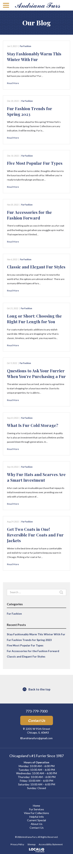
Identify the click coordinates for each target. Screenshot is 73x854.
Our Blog (36, 22)
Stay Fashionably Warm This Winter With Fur (34, 56)
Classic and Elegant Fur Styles (36, 266)
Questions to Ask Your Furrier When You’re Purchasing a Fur (36, 373)
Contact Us (36, 720)
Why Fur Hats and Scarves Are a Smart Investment (36, 477)
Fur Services (36, 809)
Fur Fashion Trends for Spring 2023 (29, 111)
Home (36, 805)
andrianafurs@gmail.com (38, 738)
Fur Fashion (25, 46)
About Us (36, 824)
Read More (13, 83)
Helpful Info (36, 816)
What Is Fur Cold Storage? (32, 425)
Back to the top (39, 689)
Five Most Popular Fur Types (34, 163)
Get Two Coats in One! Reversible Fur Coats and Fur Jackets (35, 534)
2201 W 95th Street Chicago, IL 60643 (38, 730)
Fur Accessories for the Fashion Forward (29, 214)
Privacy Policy (17, 844)
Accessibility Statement (51, 844)
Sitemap (31, 844)
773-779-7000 (36, 711)
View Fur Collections (36, 813)
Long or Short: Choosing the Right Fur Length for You (34, 318)
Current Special (36, 820)
